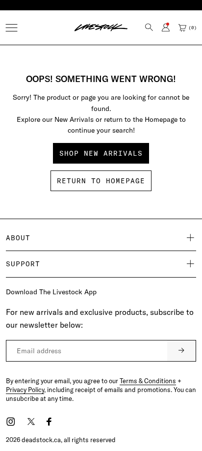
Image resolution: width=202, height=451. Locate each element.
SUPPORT (23, 263)
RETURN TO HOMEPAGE (101, 180)
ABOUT (18, 237)
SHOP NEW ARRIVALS (101, 153)
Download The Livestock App (51, 291)
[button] (11, 28)
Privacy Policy (25, 390)
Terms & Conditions (148, 381)
